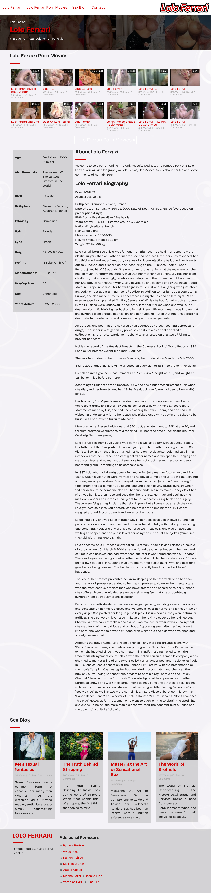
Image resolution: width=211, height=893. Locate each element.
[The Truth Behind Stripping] (81, 746)
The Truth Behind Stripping (80, 767)
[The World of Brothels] (177, 746)
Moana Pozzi (72, 876)
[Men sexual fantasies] (34, 746)
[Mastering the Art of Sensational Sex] (129, 746)
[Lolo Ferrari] (184, 7)
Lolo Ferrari (32, 836)
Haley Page (70, 851)
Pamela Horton (73, 845)
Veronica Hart (72, 882)
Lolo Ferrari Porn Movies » (105, 140)
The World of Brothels (172, 767)
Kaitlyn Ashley (73, 857)
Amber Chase (72, 870)
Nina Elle (93, 882)
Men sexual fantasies (27, 767)
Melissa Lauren (73, 864)
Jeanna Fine (94, 876)
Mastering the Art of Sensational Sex (129, 769)
